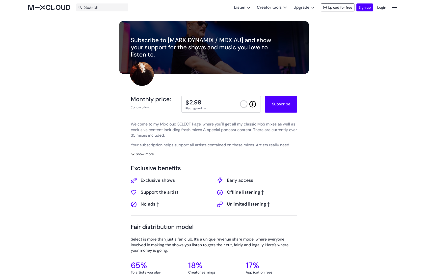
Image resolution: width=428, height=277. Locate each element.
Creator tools (269, 7)
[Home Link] (49, 7)
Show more (145, 154)
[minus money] (244, 104)
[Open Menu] (395, 7)
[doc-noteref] (150, 107)
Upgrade (301, 7)
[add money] (253, 104)
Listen (239, 7)
